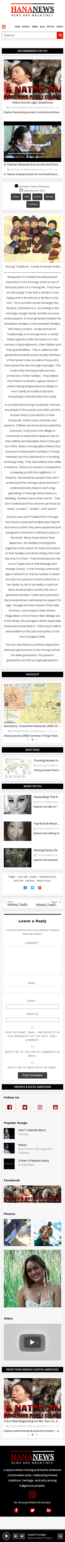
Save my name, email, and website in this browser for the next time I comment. (32, 1036)
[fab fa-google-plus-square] (40, 888)
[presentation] (6, 704)
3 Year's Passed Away (33, 1160)
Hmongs (49, 197)
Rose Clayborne (27, 731)
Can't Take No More (32, 1130)
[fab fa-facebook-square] (25, 888)
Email (32, 1000)
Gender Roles (47, 877)
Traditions (33, 204)
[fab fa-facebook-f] (16, 1510)
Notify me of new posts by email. (33, 1067)
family (33, 877)
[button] (28, 739)
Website (33, 1014)
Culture (16, 197)
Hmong (30, 880)
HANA (26, 197)
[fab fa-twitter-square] (32, 888)
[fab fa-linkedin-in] (48, 1510)
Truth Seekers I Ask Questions (28, 107)
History (37, 197)
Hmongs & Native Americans (27, 169)
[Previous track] (15, 1536)
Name (32, 983)
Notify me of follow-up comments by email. (32, 1053)
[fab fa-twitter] (32, 1510)
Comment (32, 943)
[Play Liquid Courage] (6, 1536)
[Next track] (22, 1536)
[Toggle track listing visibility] (60, 1536)
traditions (43, 880)
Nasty (22, 1144)
